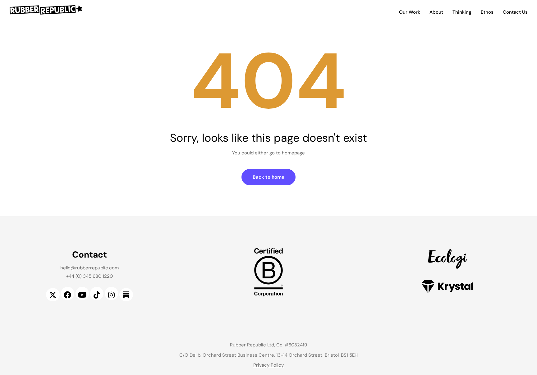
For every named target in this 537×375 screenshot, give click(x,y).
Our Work (409, 12)
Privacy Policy (268, 365)
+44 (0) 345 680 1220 (89, 276)
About (436, 12)
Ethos (487, 12)
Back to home (268, 177)
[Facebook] (67, 293)
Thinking (461, 12)
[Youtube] (82, 293)
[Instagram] (111, 293)
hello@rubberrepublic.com (89, 268)
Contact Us (515, 12)
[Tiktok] (96, 293)
